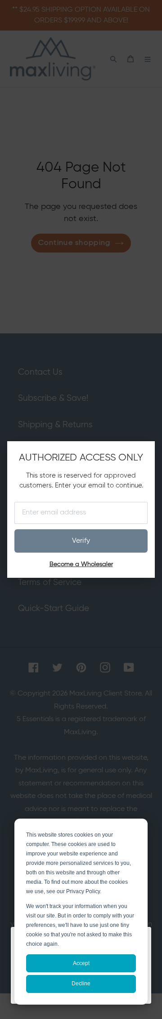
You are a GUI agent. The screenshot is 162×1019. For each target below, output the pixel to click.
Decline (81, 983)
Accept (81, 963)
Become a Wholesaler (81, 564)
